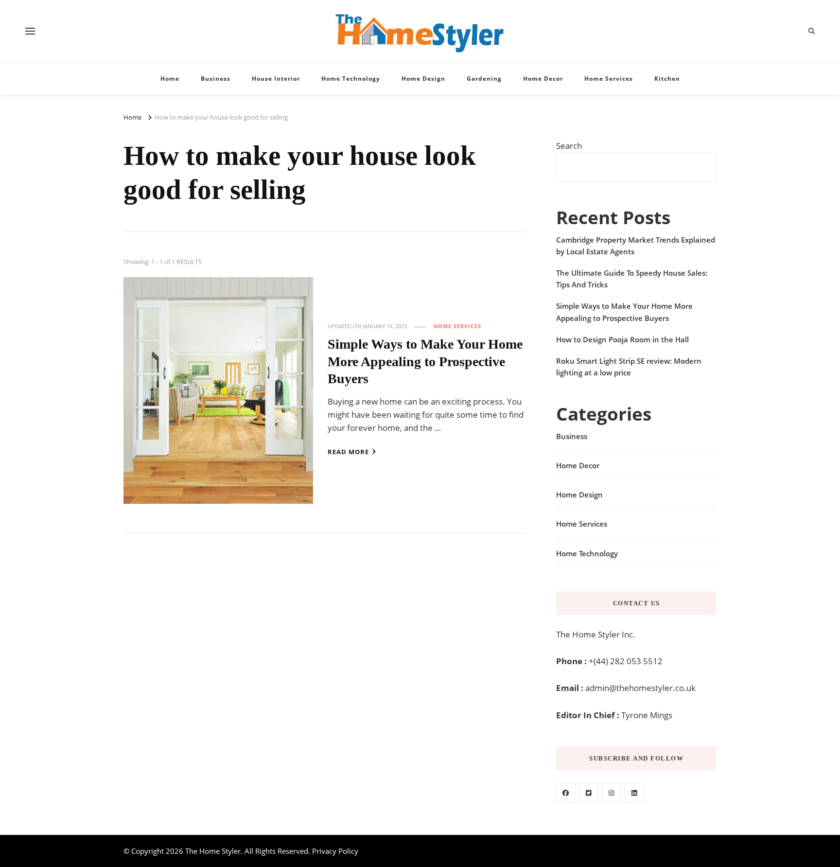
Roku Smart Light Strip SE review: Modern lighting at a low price (628, 366)
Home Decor (543, 78)
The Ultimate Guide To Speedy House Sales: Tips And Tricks (631, 278)
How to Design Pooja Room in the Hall (622, 339)
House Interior (276, 78)
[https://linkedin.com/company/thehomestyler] (634, 792)
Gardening (484, 78)
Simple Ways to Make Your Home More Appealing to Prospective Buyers (425, 361)
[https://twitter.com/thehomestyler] (588, 792)
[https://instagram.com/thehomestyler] (611, 792)
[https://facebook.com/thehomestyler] (566, 792)
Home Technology (350, 78)
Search (569, 145)
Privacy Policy (335, 851)
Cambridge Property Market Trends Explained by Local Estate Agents (635, 245)
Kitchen (667, 78)
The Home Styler (213, 851)
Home (169, 78)
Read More (348, 451)
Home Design (423, 78)
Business (215, 78)
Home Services (608, 78)
